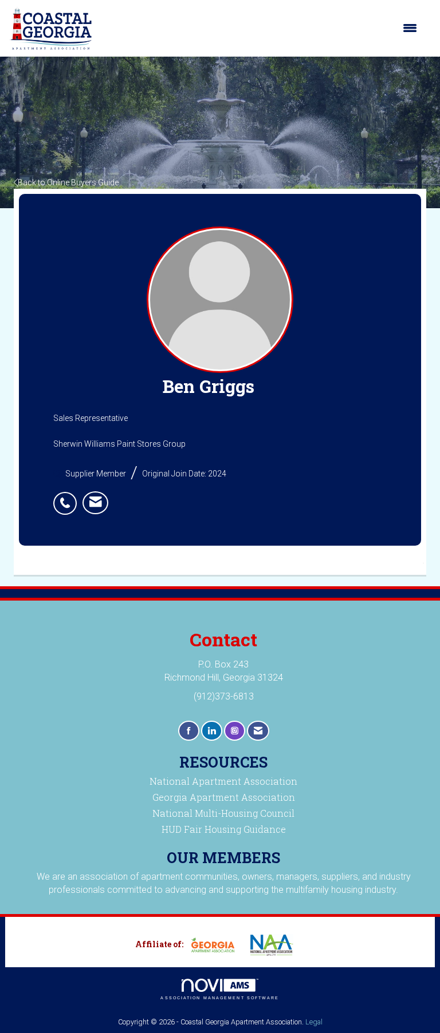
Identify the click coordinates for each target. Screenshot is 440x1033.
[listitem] (67, 497)
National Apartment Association (223, 781)
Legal (314, 1022)
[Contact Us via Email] (258, 731)
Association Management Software (219, 998)
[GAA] (217, 944)
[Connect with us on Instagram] (234, 731)
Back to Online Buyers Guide (68, 182)
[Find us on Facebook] (188, 731)
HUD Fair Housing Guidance (224, 829)
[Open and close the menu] (260, 28)
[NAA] (276, 945)
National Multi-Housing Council (223, 813)
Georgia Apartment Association (223, 797)
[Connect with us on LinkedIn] (211, 731)
